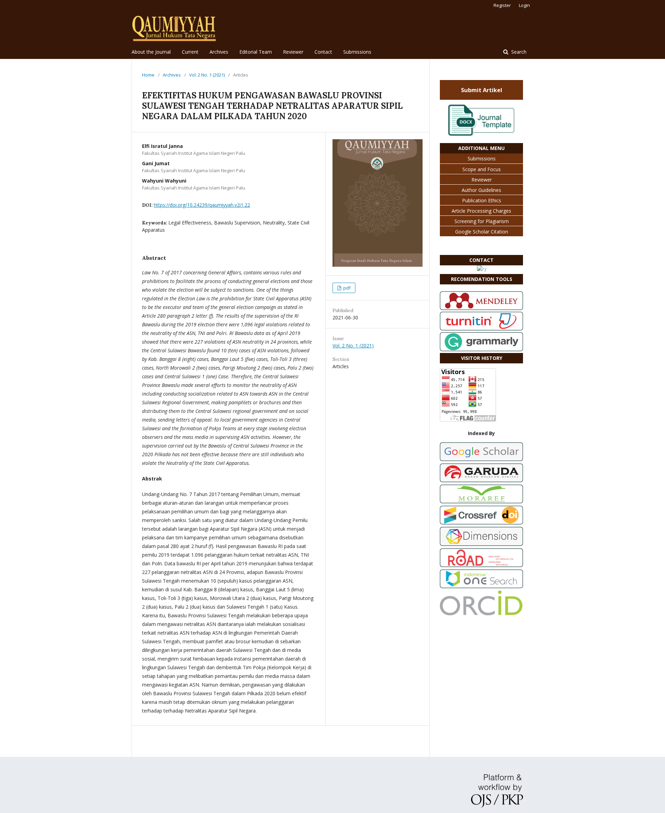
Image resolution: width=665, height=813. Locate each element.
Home (148, 75)
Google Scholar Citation (481, 231)
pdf (346, 288)
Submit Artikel (481, 90)
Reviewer (293, 51)
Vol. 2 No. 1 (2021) (207, 75)
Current (190, 51)
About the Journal (151, 51)
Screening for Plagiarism (481, 221)
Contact (323, 51)
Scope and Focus (481, 169)
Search (518, 51)
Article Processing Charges (481, 210)
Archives (219, 51)
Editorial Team (255, 51)
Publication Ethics (481, 200)
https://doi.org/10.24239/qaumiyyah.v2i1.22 (202, 205)
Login (524, 5)
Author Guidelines (481, 190)
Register (502, 5)
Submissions (357, 51)
